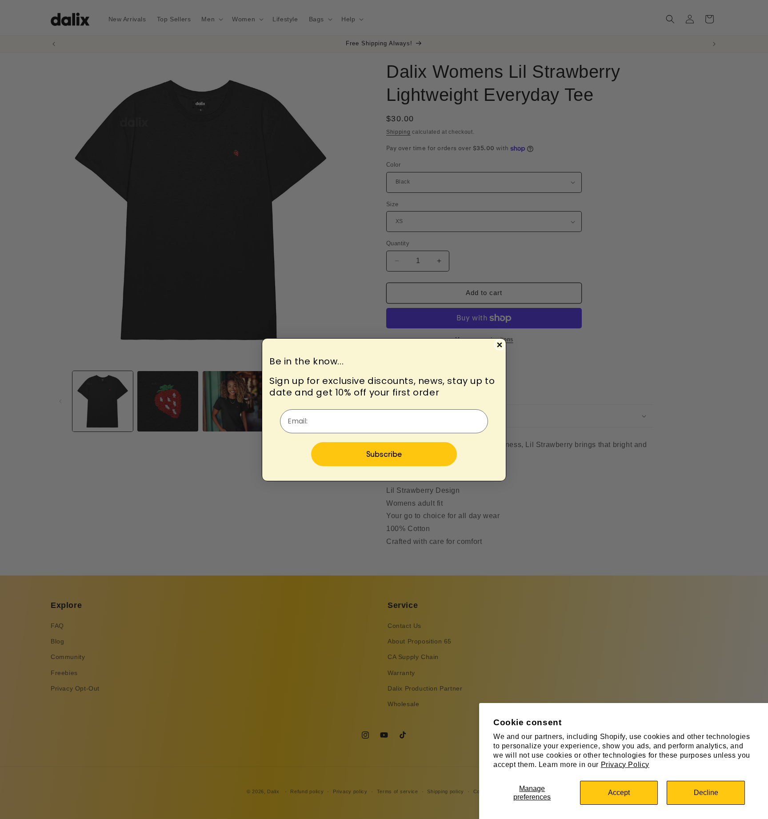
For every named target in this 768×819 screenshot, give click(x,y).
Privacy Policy (625, 764)
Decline (706, 792)
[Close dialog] (499, 344)
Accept (619, 792)
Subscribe (384, 454)
